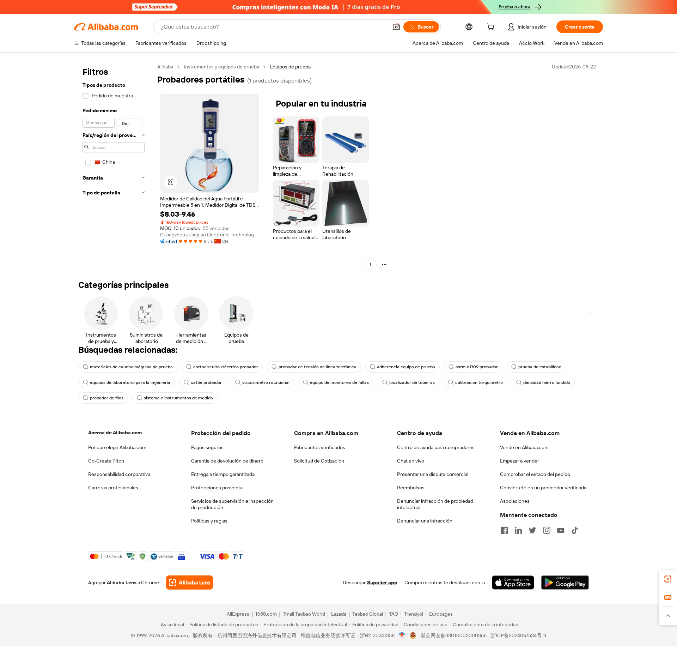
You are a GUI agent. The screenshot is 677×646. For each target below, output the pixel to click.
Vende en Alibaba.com (524, 447)
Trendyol (413, 614)
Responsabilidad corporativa (119, 474)
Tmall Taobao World (304, 614)
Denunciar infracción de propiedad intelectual (435, 504)
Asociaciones (515, 501)
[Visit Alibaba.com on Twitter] (532, 530)
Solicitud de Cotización (319, 461)
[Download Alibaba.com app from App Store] (513, 582)
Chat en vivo (410, 461)
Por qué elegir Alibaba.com (117, 447)
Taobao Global (367, 614)
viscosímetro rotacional (265, 382)
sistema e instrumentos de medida (178, 398)
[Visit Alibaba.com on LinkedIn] (518, 530)
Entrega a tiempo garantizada (223, 474)
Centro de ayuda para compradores (436, 447)
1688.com (266, 614)
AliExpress (238, 614)
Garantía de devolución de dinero (227, 461)
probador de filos (106, 398)
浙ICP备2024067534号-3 (518, 635)
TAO (393, 614)
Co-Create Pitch (106, 461)
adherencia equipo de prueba (406, 366)
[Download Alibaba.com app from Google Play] (565, 582)
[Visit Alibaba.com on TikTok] (575, 530)
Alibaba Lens (121, 582)
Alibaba (165, 67)
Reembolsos (411, 487)
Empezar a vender (519, 461)
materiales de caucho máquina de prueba (131, 366)
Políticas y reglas (209, 521)
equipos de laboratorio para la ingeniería (130, 382)
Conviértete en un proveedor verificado (543, 487)
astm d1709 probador (477, 366)
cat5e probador (206, 382)
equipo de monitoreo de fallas (339, 382)
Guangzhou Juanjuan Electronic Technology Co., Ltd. (209, 234)
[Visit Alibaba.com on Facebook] (504, 530)
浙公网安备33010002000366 (454, 635)
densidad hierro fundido (546, 382)
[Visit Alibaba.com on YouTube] (560, 530)
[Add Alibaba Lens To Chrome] (189, 582)
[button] (396, 27)
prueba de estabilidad (539, 366)
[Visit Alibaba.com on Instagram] (546, 530)
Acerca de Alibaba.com (115, 432)
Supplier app (382, 582)
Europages (441, 614)
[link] (668, 579)
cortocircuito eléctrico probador (225, 366)
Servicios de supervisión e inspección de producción (232, 504)
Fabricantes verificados (319, 447)
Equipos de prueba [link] (290, 67)
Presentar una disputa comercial (432, 474)
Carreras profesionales (113, 487)
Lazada (338, 614)
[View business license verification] (402, 635)
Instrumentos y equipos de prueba (221, 67)
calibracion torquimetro (479, 382)
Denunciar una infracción (424, 521)
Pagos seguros (207, 447)
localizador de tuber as (412, 382)
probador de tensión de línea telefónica (317, 366)
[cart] (492, 28)
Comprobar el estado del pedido (535, 474)
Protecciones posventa (217, 487)
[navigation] (113, 166)
